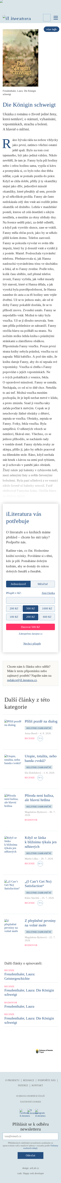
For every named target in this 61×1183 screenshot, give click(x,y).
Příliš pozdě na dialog (41, 721)
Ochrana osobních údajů (30, 1096)
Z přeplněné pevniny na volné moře (40, 922)
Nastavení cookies (30, 1102)
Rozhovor (31, 820)
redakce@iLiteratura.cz (22, 680)
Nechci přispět (32, 643)
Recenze (30, 738)
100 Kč (14, 616)
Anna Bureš (31, 733)
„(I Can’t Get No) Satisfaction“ (38, 883)
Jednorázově (18, 584)
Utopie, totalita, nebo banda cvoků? (41, 758)
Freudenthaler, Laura (19, 1006)
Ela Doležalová (33, 772)
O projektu (12, 1080)
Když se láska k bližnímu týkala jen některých (41, 842)
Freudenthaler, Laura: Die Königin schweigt (29, 992)
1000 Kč (47, 608)
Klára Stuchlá (32, 898)
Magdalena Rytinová (36, 812)
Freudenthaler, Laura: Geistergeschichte (19, 976)
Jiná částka (48, 593)
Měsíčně (43, 584)
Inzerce (23, 1085)
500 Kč (30, 608)
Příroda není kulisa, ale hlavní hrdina (39, 797)
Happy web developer (33, 1173)
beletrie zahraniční (38, 728)
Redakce (28, 1080)
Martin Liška (31, 858)
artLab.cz (34, 1168)
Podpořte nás (47, 1080)
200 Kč (14, 608)
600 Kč (47, 616)
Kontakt (37, 1085)
